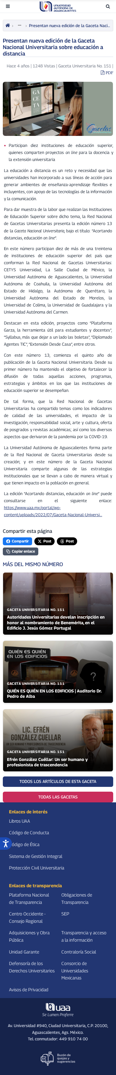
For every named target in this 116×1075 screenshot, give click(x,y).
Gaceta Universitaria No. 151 (84, 65)
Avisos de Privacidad (28, 989)
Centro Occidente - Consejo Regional (27, 917)
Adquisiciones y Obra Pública (29, 936)
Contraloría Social (78, 952)
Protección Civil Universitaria (36, 868)
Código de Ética (24, 844)
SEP (65, 914)
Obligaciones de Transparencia (76, 898)
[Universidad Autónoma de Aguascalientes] (58, 6)
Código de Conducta (29, 833)
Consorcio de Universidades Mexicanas (74, 971)
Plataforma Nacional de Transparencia (29, 898)
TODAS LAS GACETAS (58, 796)
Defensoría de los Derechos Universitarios (32, 967)
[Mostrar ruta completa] (19, 25)
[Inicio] (7, 25)
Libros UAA (19, 821)
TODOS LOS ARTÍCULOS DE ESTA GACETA (57, 781)
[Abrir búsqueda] (108, 6)
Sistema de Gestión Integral (35, 856)
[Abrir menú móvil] (8, 6)
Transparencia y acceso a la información (83, 936)
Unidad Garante (24, 952)
